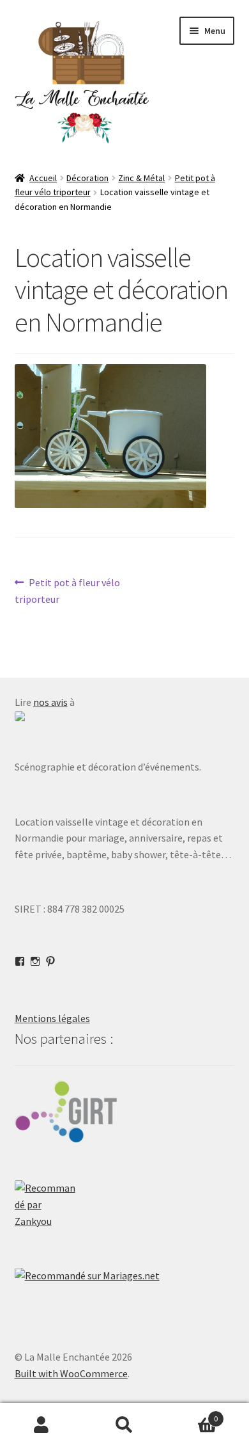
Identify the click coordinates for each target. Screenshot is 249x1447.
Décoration (87, 178)
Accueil (43, 178)
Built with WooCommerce (71, 1373)
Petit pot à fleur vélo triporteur (68, 590)
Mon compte (41, 1425)
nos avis (50, 702)
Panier (192, 1414)
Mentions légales (52, 1018)
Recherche (124, 1425)
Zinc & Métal (141, 178)
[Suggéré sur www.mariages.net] (125, 1276)
